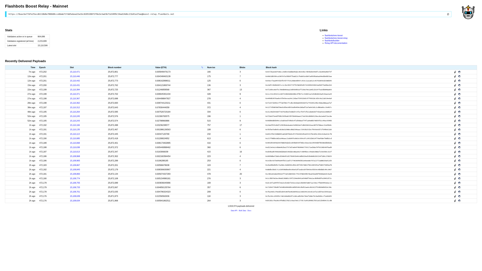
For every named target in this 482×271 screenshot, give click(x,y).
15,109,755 (75, 183)
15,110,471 (75, 72)
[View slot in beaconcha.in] (455, 72)
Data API (234, 211)
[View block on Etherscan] (459, 72)
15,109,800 (75, 174)
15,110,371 (75, 94)
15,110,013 (75, 152)
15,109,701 (75, 192)
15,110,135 (75, 129)
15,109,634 (75, 201)
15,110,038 (75, 147)
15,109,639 (75, 196)
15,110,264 (75, 112)
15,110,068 (75, 143)
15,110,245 (75, 116)
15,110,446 (75, 76)
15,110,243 (75, 121)
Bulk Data (242, 211)
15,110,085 (75, 138)
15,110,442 (75, 81)
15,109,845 (75, 169)
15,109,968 (75, 156)
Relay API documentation (336, 43)
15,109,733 (75, 187)
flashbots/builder (332, 41)
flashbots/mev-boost (334, 35)
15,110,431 (75, 85)
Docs (249, 211)
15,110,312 (75, 107)
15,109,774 (75, 178)
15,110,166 (75, 125)
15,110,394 (75, 90)
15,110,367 (75, 98)
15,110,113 (75, 134)
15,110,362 (75, 103)
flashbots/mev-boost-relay (336, 38)
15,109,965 (75, 161)
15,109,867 (75, 165)
